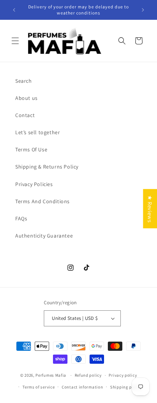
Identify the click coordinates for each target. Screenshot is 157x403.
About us (26, 98)
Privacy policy (123, 375)
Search (23, 80)
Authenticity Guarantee (44, 235)
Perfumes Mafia (50, 375)
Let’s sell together (37, 132)
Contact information (82, 387)
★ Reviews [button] (150, 208)
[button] (15, 40)
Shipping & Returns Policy (46, 166)
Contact (25, 115)
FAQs (21, 218)
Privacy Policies (34, 184)
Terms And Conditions (42, 201)
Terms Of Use (31, 149)
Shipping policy (126, 387)
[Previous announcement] (14, 10)
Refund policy (88, 375)
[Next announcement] (143, 10)
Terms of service (38, 387)
